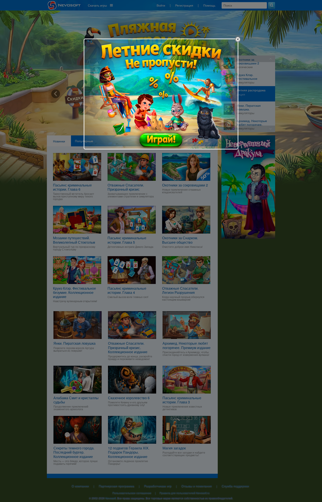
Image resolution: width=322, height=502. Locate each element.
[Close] (238, 39)
